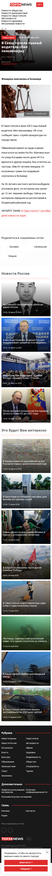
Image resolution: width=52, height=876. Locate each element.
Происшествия (8, 766)
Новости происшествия (14, 13)
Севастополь (32, 738)
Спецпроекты (32, 766)
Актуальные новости (13, 23)
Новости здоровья (11, 21)
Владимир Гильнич (9, 64)
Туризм (29, 771)
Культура (5, 757)
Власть (4, 752)
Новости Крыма (8, 738)
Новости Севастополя (13, 15)
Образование (7, 762)
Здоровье (31, 752)
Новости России (9, 743)
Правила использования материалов (13, 791)
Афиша (29, 748)
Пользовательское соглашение (16, 797)
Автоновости (8, 18)
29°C (39, 4)
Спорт (4, 771)
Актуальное (7, 748)
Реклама (5, 811)
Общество (31, 762)
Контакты (30, 811)
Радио (4, 815)
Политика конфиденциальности (36, 791)
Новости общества (12, 10)
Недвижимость (33, 757)
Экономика (6, 776)
